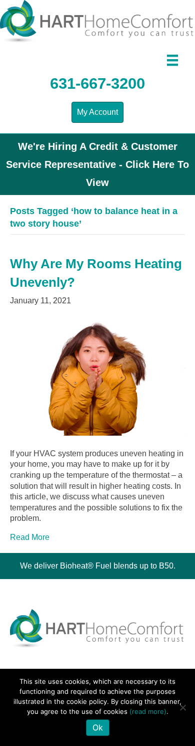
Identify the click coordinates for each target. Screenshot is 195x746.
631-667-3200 (97, 83)
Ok (97, 727)
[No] (183, 707)
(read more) (148, 711)
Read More (30, 537)
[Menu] (172, 60)
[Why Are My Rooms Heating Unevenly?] (97, 376)
